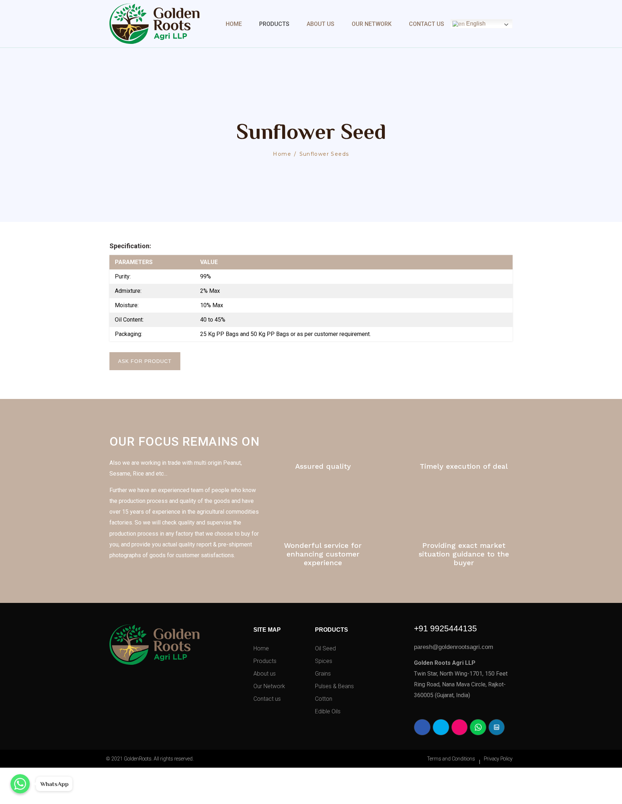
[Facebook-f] (422, 727)
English (475, 24)
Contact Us (426, 24)
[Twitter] (441, 727)
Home (234, 24)
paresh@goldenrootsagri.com (453, 647)
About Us (320, 24)
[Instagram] (459, 727)
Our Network (372, 24)
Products (274, 24)
